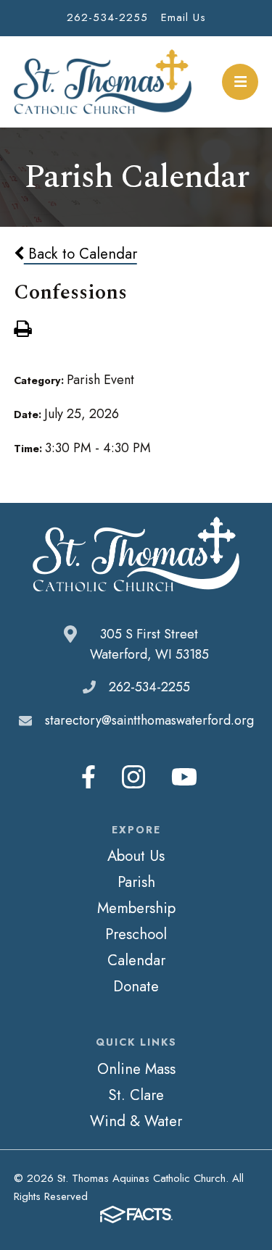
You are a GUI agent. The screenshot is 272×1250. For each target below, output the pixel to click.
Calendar (136, 960)
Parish (136, 882)
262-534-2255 (107, 17)
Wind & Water (136, 1121)
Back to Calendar (80, 253)
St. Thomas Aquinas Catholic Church (102, 81)
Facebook (88, 776)
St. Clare (136, 1095)
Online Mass (136, 1069)
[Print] (22, 330)
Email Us (183, 17)
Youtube (184, 776)
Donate (136, 986)
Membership (136, 908)
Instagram (133, 776)
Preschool (136, 934)
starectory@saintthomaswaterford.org (149, 720)
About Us (136, 856)
